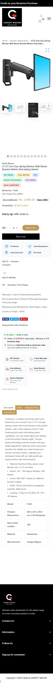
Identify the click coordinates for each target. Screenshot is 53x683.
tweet (15, 319)
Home (4, 41)
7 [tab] (28, 156)
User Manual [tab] (9, 412)
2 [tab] (11, 156)
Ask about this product (17, 285)
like (6, 319)
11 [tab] (42, 156)
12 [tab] (45, 156)
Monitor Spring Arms (19, 41)
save (25, 319)
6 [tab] (25, 156)
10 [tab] (38, 156)
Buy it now (20, 236)
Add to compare (6, 263)
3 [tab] (15, 156)
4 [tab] (18, 156)
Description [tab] (9, 407)
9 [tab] (35, 156)
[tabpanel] (7, 108)
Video (19, 407)
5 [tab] (21, 156)
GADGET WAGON (39, 678)
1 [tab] (8, 156)
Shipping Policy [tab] (32, 407)
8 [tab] (32, 156)
